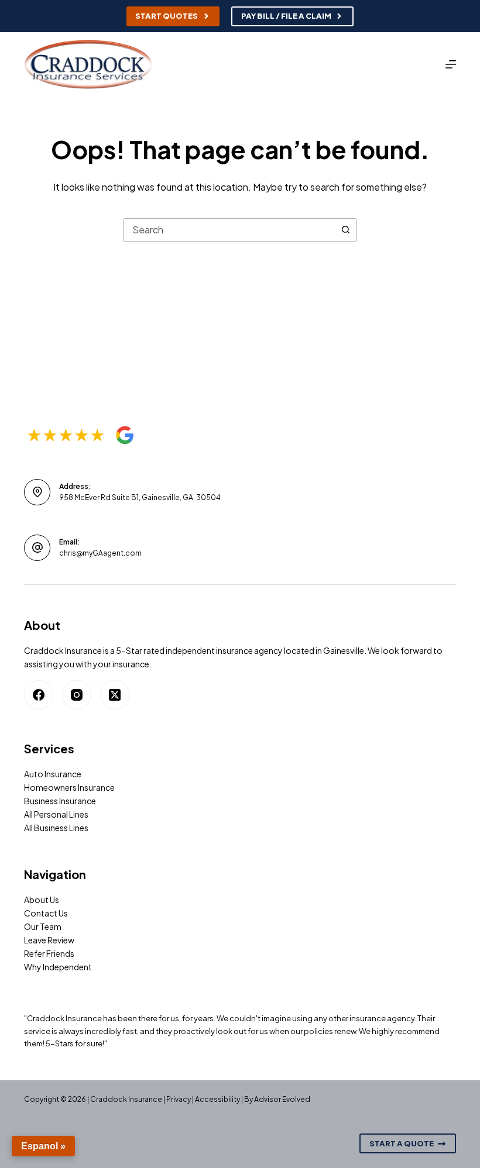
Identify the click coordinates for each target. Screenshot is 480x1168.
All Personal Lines (56, 814)
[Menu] (450, 64)
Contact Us (46, 913)
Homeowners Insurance (69, 787)
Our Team (42, 926)
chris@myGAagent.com (100, 553)
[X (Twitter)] (114, 694)
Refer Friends (49, 953)
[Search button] (345, 230)
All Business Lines (56, 827)
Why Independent (58, 967)
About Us (41, 899)
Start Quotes (166, 15)
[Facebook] (38, 694)
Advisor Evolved (282, 1099)
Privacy (178, 1099)
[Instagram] (76, 694)
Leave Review (49, 940)
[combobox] (229, 230)
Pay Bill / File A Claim (286, 15)
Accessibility (217, 1099)
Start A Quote (401, 1143)
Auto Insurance (52, 774)
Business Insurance (60, 800)
